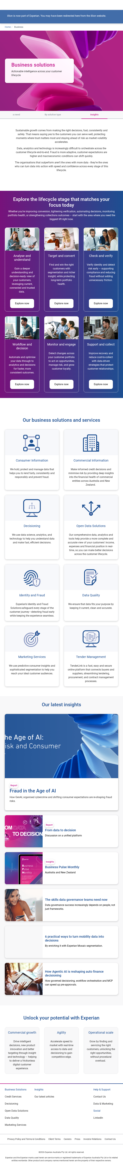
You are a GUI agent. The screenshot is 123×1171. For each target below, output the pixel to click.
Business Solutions (15, 1089)
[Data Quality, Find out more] (91, 592)
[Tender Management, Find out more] (91, 656)
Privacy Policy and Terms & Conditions (26, 1139)
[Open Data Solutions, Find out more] (91, 527)
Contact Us (99, 1096)
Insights (94, 114)
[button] (7, 115)
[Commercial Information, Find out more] (91, 460)
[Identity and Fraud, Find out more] (32, 592)
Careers (67, 1139)
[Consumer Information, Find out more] (32, 460)
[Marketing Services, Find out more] (32, 656)
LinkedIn (98, 1117)
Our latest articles (44, 1096)
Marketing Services (15, 1124)
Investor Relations (92, 1139)
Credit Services (13, 1096)
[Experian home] (16, 5)
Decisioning (11, 1103)
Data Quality (12, 1117)
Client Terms (54, 1139)
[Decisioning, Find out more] (32, 527)
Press (77, 1139)
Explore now (22, 303)
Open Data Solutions (16, 1110)
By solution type (53, 114)
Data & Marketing (103, 1103)
